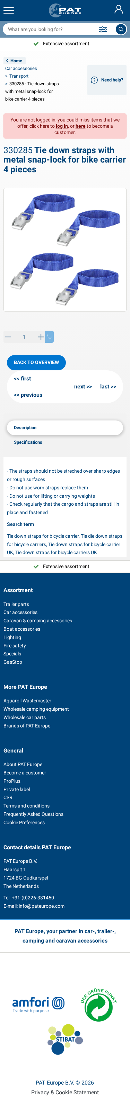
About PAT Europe (22, 764)
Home (16, 60)
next (79, 386)
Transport (18, 76)
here (81, 126)
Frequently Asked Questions (33, 814)
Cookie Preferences (24, 822)
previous (31, 395)
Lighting (12, 637)
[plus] (40, 337)
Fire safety (14, 645)
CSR (7, 797)
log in (62, 126)
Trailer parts (16, 604)
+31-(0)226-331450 (33, 897)
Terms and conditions (26, 806)
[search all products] (121, 29)
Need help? (112, 79)
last (104, 386)
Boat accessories (21, 629)
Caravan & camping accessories (37, 620)
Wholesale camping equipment (36, 709)
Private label (16, 789)
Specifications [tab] (28, 442)
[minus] (7, 337)
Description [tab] (25, 427)
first (26, 378)
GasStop (12, 662)
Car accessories (21, 68)
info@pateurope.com (41, 906)
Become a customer (24, 772)
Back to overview (36, 362)
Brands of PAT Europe (26, 725)
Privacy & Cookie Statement (65, 1092)
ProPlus (11, 781)
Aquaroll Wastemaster (27, 700)
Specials (12, 653)
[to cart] (49, 337)
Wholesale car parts (24, 717)
